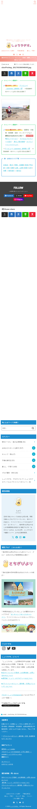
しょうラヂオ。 (14, 806)
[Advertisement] (18, 19)
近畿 (12, 168)
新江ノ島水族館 (19, 141)
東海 (26, 165)
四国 (25, 168)
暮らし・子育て (31, 50)
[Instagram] (23, 54)
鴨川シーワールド (11, 139)
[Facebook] (13, 54)
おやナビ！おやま (7, 764)
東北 (11, 165)
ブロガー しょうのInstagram (11, 695)
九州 (30, 168)
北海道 (5, 165)
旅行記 (19, 170)
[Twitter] (16, 54)
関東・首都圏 (19, 165)
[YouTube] (20, 54)
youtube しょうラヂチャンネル (12, 754)
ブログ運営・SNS (10, 473)
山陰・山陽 (19, 168)
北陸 (7, 168)
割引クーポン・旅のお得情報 (13, 442)
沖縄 (4, 170)
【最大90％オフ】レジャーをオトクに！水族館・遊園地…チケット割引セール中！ (18, 59)
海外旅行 (11, 170)
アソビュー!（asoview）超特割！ (16, 148)
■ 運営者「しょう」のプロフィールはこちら (17, 678)
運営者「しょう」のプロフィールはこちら (16, 782)
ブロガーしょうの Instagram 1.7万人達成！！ (17, 752)
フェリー (29, 796)
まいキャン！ (6, 761)
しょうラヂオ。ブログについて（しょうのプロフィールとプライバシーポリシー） (17, 480)
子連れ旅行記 (20, 50)
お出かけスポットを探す (8, 50)
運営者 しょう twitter (8, 749)
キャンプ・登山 (8, 454)
